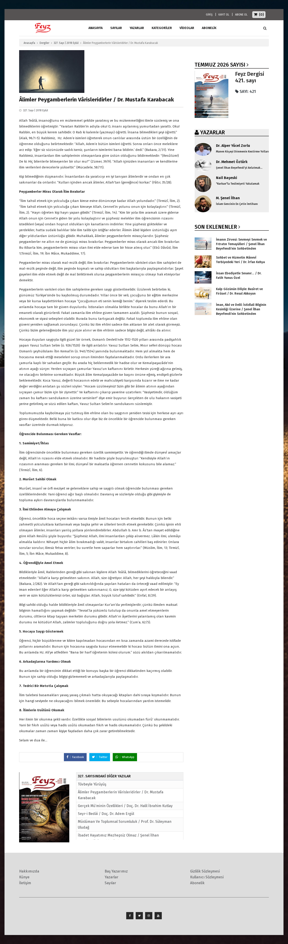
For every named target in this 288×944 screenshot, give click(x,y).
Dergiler (44, 43)
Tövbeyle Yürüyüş (92, 784)
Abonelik (197, 883)
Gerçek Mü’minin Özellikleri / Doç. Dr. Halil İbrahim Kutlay (125, 806)
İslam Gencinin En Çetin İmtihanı (237, 204)
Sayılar (116, 28)
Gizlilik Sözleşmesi (205, 871)
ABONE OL (241, 14)
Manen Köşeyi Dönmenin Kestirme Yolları (242, 151)
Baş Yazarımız (116, 871)
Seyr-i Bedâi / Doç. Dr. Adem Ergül (106, 814)
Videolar (187, 28)
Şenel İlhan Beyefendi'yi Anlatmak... (239, 167)
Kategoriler (162, 28)
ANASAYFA (95, 28)
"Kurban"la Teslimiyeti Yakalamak (237, 183)
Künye (24, 877)
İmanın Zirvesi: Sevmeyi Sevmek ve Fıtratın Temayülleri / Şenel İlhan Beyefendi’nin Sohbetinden (241, 244)
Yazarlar (137, 28)
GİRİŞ (209, 14)
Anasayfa (29, 43)
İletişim (25, 883)
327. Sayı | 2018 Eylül (66, 43)
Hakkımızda (29, 871)
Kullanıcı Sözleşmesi (207, 877)
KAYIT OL (223, 14)
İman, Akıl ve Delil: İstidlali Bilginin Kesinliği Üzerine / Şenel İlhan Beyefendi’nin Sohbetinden (241, 309)
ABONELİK (209, 28)
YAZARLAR (212, 132)
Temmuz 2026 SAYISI (220, 65)
